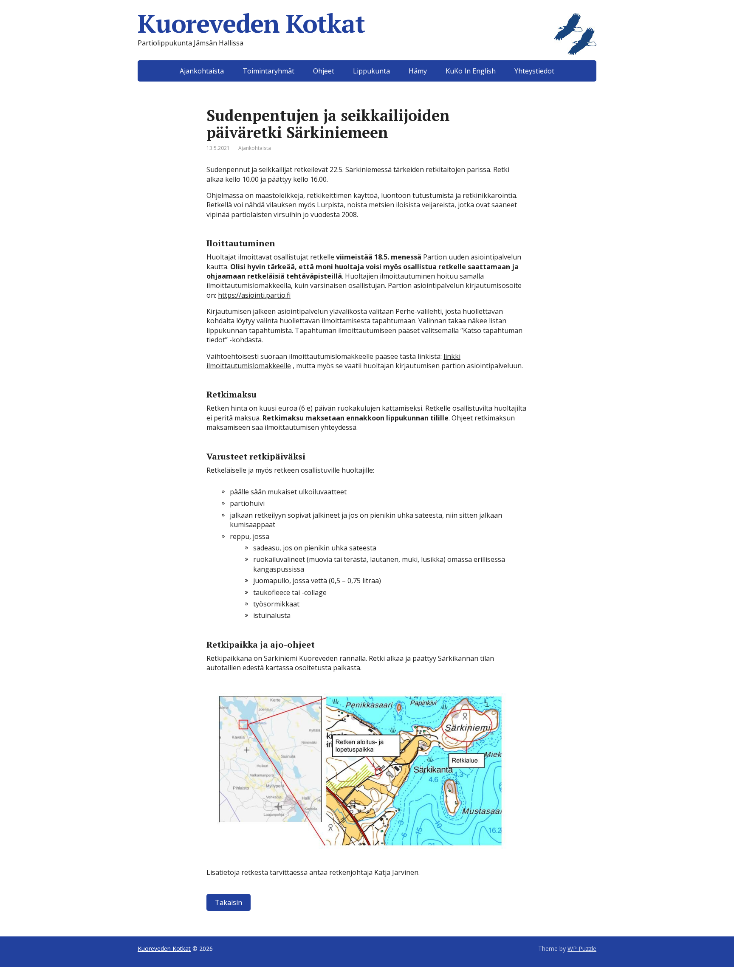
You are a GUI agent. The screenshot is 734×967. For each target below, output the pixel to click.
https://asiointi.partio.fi (254, 295)
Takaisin (228, 902)
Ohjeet (323, 71)
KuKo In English (471, 71)
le (288, 365)
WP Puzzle (581, 948)
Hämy (418, 71)
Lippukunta (371, 71)
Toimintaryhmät (268, 71)
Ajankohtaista (202, 71)
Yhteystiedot (534, 71)
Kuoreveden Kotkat (251, 23)
